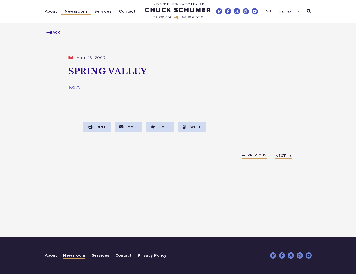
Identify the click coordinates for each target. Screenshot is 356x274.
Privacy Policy (152, 255)
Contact (127, 11)
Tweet (194, 127)
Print (100, 127)
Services (102, 11)
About (51, 11)
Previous (257, 155)
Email (131, 127)
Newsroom (75, 11)
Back (55, 32)
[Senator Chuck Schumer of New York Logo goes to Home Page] (178, 11)
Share (162, 127)
